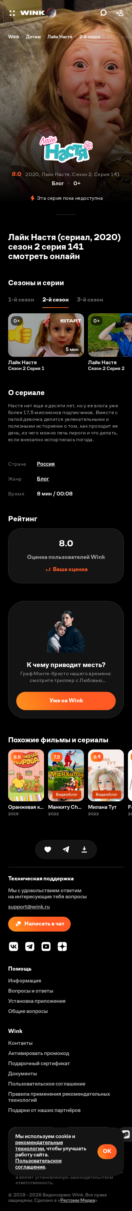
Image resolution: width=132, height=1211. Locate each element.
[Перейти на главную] (58, 13)
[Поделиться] (66, 849)
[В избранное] (48, 849)
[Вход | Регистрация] (120, 13)
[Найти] (104, 13)
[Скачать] (84, 849)
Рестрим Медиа (77, 1200)
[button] (13, 13)
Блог (43, 479)
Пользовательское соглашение (38, 1164)
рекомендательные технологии (39, 1145)
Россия (46, 464)
